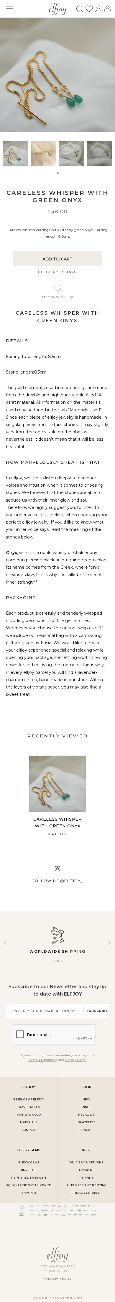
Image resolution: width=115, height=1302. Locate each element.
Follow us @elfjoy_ (57, 881)
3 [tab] (61, 963)
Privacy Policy (76, 1060)
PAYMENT (86, 1170)
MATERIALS (28, 1122)
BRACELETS (86, 1122)
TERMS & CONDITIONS (86, 1193)
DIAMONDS (28, 1193)
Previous (5, 942)
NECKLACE (86, 1115)
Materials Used (85, 410)
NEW (86, 1099)
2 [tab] (58, 963)
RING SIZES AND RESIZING (86, 1185)
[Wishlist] (89, 9)
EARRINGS (86, 1130)
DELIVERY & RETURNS (86, 1162)
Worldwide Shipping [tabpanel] (57, 951)
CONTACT (28, 1130)
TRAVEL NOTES (28, 1107)
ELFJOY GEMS (28, 1162)
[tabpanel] (15, 153)
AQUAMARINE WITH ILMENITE (28, 1185)
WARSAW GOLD (29, 1115)
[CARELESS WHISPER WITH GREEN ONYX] (57, 784)
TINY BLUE (29, 1170)
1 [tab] (57, 175)
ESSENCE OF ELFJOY (28, 1099)
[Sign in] (98, 9)
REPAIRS (86, 1178)
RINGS (86, 1107)
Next (109, 942)
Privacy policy (57, 1278)
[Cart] (107, 9)
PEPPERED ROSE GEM (28, 1178)
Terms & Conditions (42, 1060)
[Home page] (57, 8)
